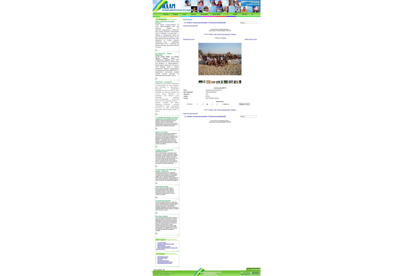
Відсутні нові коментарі (223, 34)
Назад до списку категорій (190, 25)
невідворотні (167, 35)
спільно (160, 36)
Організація (204, 14)
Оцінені (211, 34)
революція (172, 38)
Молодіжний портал (162, 256)
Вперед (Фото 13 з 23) (251, 39)
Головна (165, 14)
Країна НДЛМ (216, 14)
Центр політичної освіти (163, 246)
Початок (189, 22)
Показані (233, 34)
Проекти (193, 14)
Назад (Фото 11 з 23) (188, 39)
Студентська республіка (200, 22)
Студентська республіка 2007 (217, 22)
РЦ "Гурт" (160, 259)
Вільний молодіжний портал (164, 261)
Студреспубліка (161, 242)
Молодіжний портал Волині (164, 263)
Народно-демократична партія (165, 244)
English (235, 14)
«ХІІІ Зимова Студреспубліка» (166, 24)
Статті (184, 14)
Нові (215, 34)
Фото (226, 14)
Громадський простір (163, 260)
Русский (244, 14)
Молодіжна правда (162, 258)
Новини (175, 14)
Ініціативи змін (161, 245)
